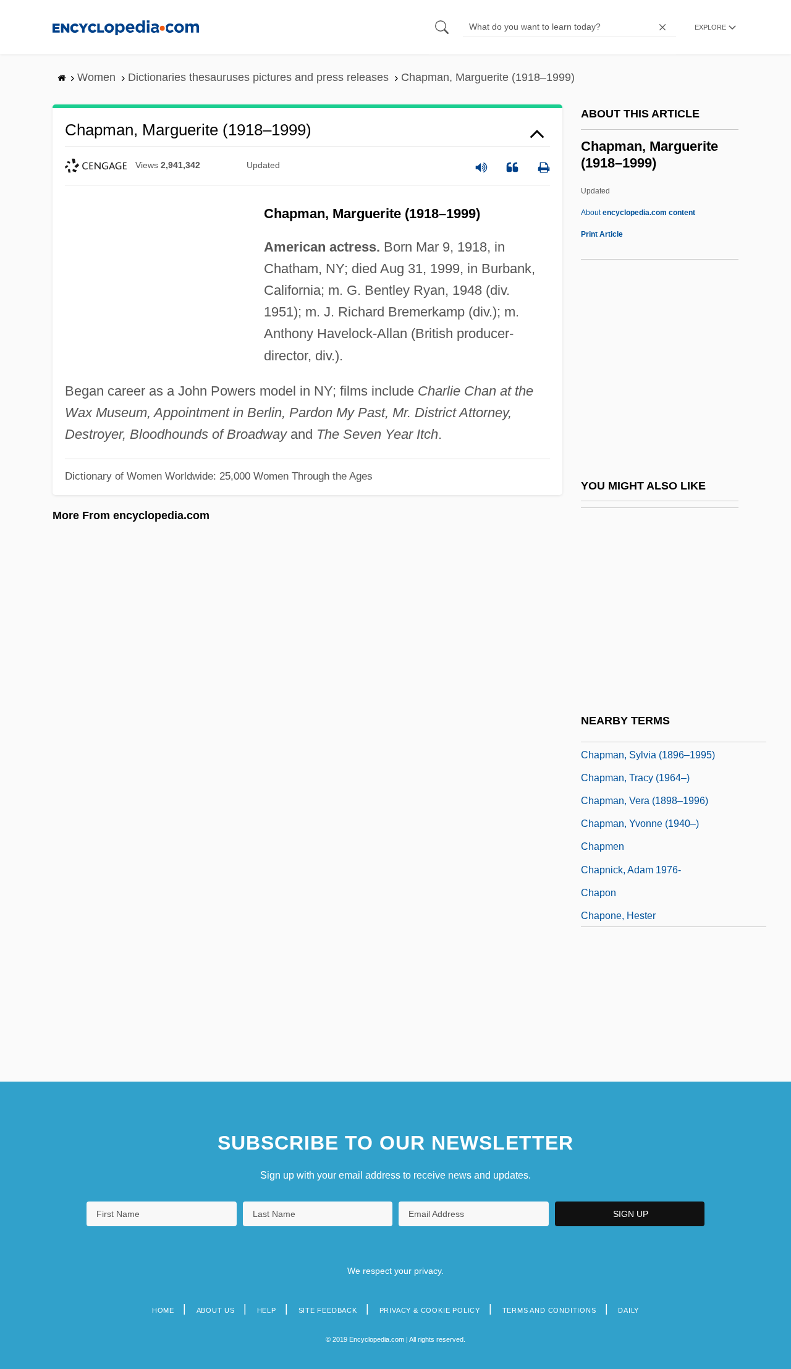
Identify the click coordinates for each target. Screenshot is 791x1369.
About (638, 212)
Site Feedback (327, 1310)
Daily (628, 1310)
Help (266, 1310)
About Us (216, 1310)
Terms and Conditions (549, 1310)
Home (163, 1310)
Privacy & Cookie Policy (429, 1310)
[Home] (126, 27)
